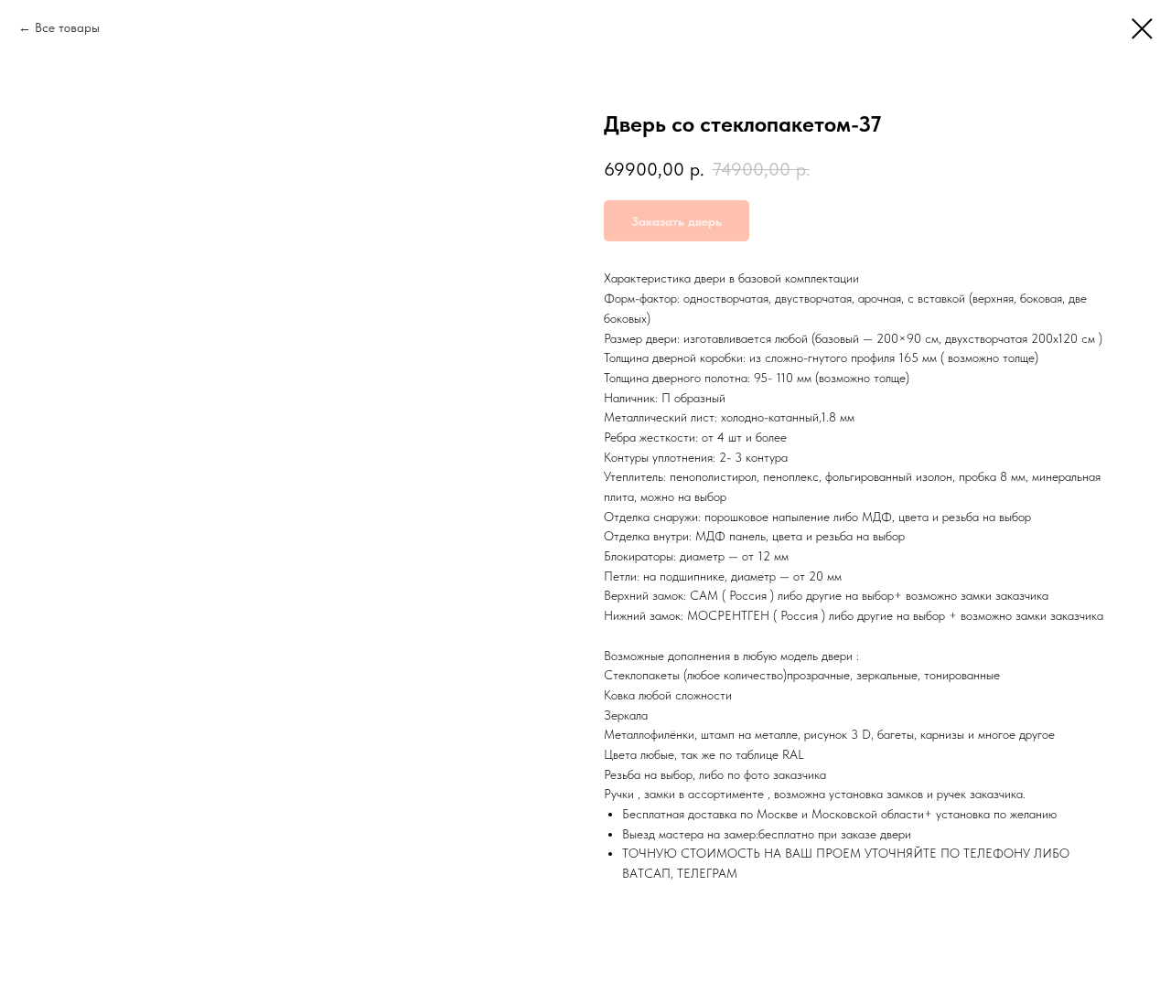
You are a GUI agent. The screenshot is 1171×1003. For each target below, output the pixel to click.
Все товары (67, 27)
